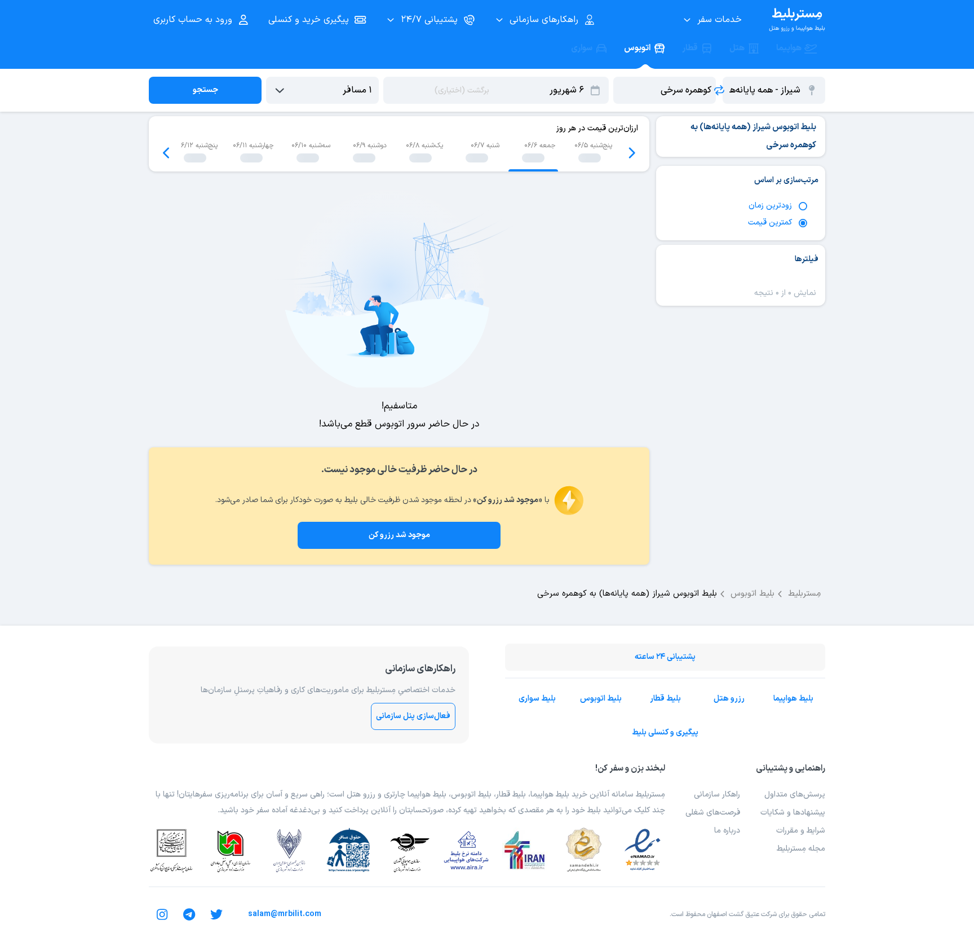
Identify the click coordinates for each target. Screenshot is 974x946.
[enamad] (642, 850)
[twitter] (216, 914)
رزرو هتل (729, 699)
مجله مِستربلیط (801, 849)
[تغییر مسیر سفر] (719, 90)
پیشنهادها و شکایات (792, 813)
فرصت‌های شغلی (712, 813)
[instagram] (162, 914)
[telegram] (189, 914)
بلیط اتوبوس (601, 699)
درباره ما (727, 831)
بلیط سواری (537, 699)
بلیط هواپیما (793, 699)
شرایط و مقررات (800, 831)
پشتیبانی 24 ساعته (665, 657)
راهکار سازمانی (717, 794)
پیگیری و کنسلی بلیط (665, 732)
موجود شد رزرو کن (399, 535)
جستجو (205, 90)
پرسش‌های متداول (794, 794)
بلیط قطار (665, 699)
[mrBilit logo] (797, 20)
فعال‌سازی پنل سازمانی (413, 716)
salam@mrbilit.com (284, 914)
